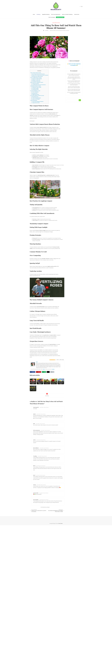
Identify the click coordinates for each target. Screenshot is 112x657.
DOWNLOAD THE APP (60, 17)
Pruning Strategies (35, 88)
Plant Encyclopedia (52, 17)
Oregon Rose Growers (35, 102)
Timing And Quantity (35, 83)
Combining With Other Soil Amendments (38, 84)
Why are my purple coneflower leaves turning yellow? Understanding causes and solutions (73, 78)
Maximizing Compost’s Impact (35, 85)
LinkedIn (53, 369)
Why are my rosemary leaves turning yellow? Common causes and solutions (74, 87)
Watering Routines (35, 89)
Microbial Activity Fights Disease (37, 76)
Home (34, 14)
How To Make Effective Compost (36, 77)
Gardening (38, 14)
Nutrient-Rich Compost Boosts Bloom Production (39, 75)
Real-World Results (33, 100)
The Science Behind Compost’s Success (37, 95)
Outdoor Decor (76, 14)
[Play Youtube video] (47, 287)
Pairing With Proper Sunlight (36, 87)
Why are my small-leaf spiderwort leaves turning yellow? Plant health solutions (74, 81)
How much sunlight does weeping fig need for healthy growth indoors (73, 93)
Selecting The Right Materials (36, 78)
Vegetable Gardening (45, 14)
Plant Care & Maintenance (55, 14)
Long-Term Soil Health (35, 99)
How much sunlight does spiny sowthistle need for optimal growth (74, 84)
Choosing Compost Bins (35, 81)
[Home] (44, 30)
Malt (43, 369)
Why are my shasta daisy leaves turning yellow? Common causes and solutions (74, 90)
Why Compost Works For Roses (35, 72)
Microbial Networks (34, 96)
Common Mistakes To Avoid (35, 90)
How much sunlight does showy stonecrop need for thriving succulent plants (73, 75)
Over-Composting (34, 91)
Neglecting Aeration (35, 94)
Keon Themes (61, 523)
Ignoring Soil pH (34, 93)
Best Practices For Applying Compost (36, 82)
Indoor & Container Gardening (67, 14)
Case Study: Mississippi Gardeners (37, 101)
